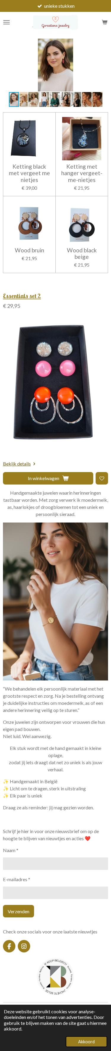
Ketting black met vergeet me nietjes (29, 173)
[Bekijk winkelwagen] (104, 22)
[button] (102, 44)
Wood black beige (82, 253)
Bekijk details (17, 463)
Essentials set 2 (22, 296)
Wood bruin (29, 250)
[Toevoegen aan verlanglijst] (102, 478)
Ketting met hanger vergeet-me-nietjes (81, 173)
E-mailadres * (16, 879)
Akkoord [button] (86, 1041)
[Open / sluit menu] (6, 22)
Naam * (10, 850)
